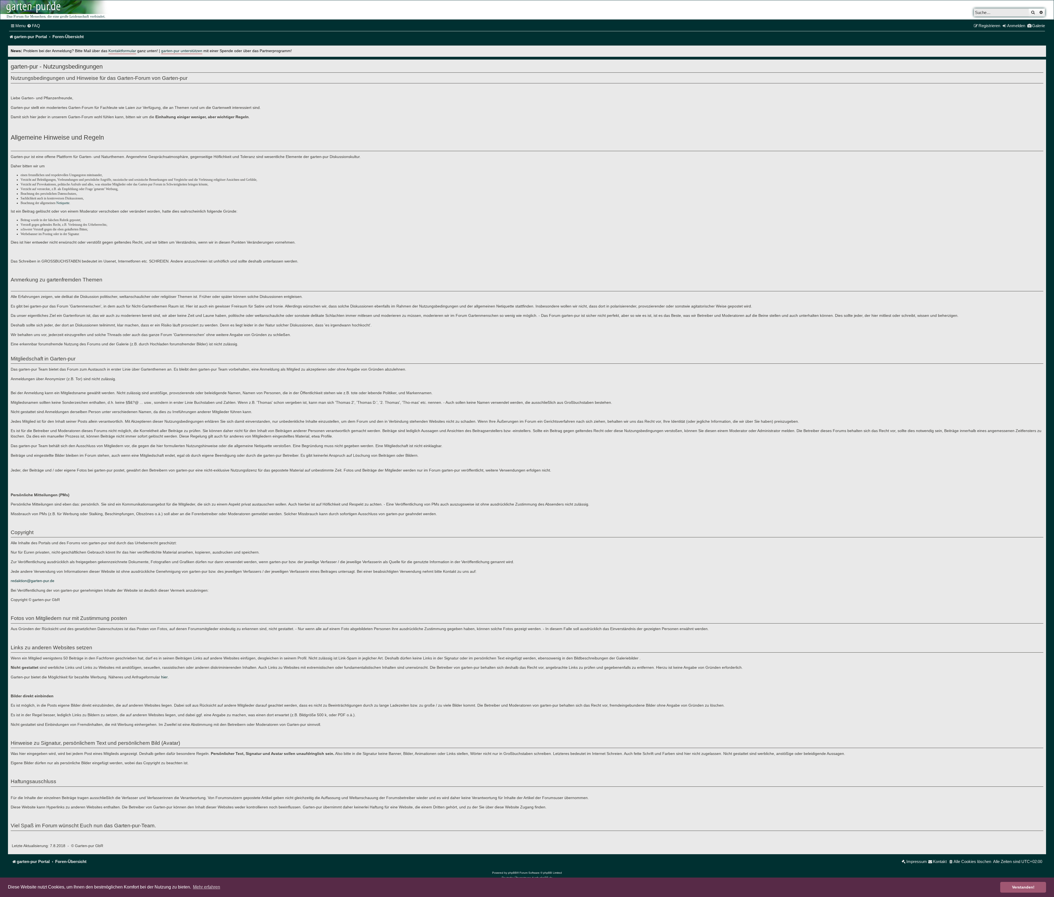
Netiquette (62, 203)
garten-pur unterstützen (181, 51)
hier (164, 677)
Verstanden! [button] (1023, 887)
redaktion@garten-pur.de (32, 581)
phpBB (512, 872)
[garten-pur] (55, 9)
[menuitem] (33, 25)
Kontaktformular (122, 51)
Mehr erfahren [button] (206, 887)
